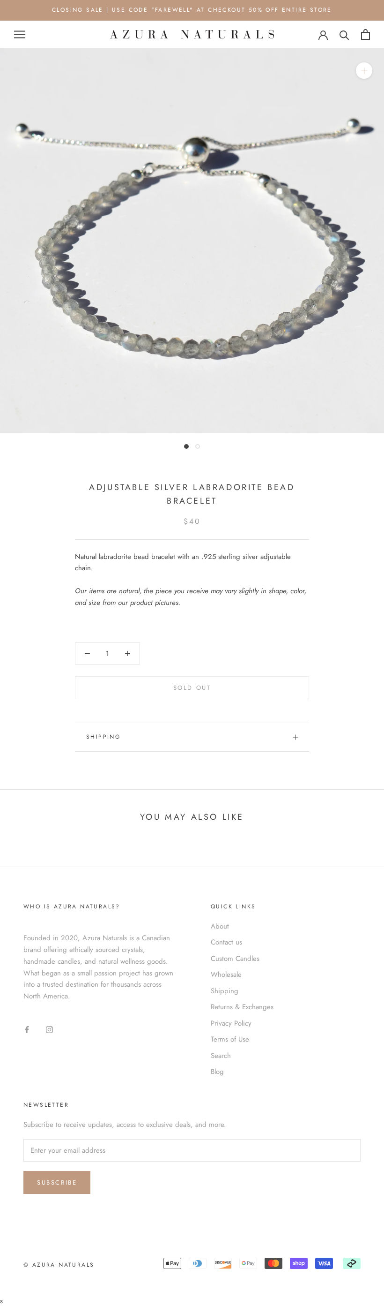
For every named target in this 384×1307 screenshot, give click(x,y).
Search (221, 1055)
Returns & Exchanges (242, 1007)
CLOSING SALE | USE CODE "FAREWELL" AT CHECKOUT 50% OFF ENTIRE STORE (192, 10)
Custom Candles (235, 958)
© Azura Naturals (58, 1265)
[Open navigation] (19, 34)
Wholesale (226, 974)
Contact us (226, 942)
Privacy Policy (231, 1023)
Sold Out (192, 687)
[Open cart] (365, 34)
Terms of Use (230, 1039)
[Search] (344, 34)
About (220, 926)
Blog (217, 1071)
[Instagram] (49, 1029)
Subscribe (57, 1182)
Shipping (103, 737)
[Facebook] (26, 1029)
